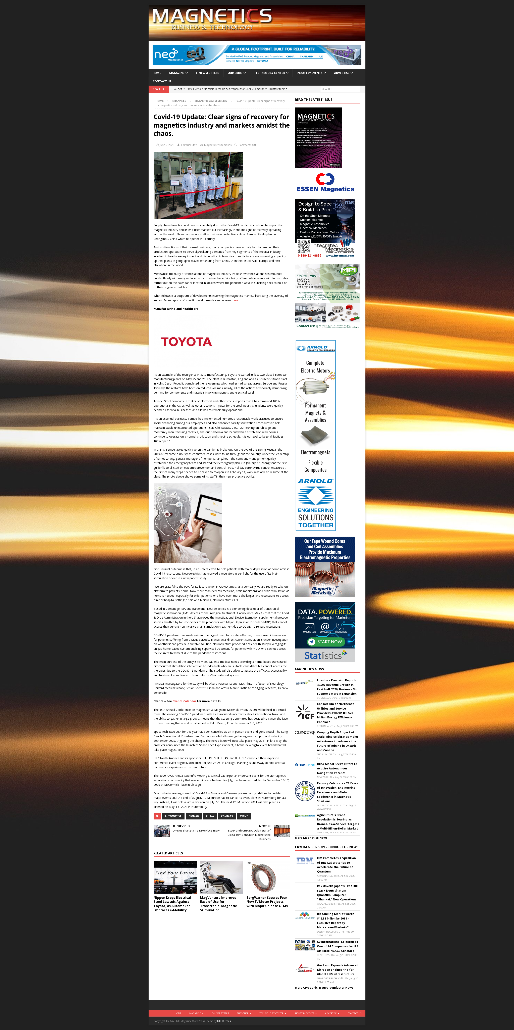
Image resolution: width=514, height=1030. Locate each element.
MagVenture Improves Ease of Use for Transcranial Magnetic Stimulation (218, 903)
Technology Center (269, 73)
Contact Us (162, 81)
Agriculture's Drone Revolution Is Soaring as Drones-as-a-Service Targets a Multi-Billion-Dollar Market (338, 821)
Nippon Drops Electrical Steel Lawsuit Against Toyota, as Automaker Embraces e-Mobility (172, 903)
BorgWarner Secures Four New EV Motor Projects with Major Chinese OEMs (268, 901)
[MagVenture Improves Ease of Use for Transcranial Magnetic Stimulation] (221, 877)
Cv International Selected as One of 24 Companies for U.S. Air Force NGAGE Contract (338, 946)
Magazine (176, 73)
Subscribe (234, 73)
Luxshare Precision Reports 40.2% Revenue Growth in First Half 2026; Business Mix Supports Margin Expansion (337, 687)
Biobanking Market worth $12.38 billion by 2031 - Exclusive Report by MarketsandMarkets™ (335, 920)
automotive (173, 816)
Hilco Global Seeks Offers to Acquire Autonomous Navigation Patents (337, 768)
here (235, 300)
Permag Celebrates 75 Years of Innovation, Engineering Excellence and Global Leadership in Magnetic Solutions (337, 792)
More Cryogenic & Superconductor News (324, 987)
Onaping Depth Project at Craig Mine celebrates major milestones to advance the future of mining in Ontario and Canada (337, 741)
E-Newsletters (207, 73)
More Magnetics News (311, 838)
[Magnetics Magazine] (257, 39)
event (244, 816)
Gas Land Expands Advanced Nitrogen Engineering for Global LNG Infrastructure (337, 969)
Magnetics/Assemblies (218, 145)
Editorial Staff (189, 145)
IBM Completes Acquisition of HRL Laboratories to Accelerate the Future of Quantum (336, 864)
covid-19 (227, 816)
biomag (194, 816)
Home (157, 73)
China (210, 816)
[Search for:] (340, 89)
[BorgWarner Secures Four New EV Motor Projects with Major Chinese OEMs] (268, 877)
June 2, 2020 (167, 145)
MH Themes (224, 1021)
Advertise (341, 73)
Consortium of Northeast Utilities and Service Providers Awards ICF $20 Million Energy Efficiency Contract (335, 713)
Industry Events (309, 73)
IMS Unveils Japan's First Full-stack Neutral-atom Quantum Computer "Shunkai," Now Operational (338, 892)
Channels (179, 101)
